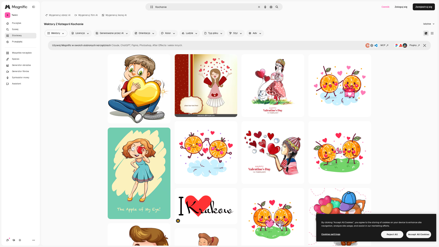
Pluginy (413, 45)
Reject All (392, 234)
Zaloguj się (401, 6)
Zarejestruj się (424, 6)
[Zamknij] (425, 45)
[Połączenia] (7, 240)
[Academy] (13, 240)
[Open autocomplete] (150, 7)
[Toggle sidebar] (33, 7)
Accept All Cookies (418, 234)
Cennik (386, 6)
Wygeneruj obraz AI (59, 15)
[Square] (432, 33)
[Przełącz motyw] (20, 240)
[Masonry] (426, 33)
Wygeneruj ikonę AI (116, 15)
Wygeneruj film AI (88, 15)
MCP (383, 45)
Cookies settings (330, 234)
